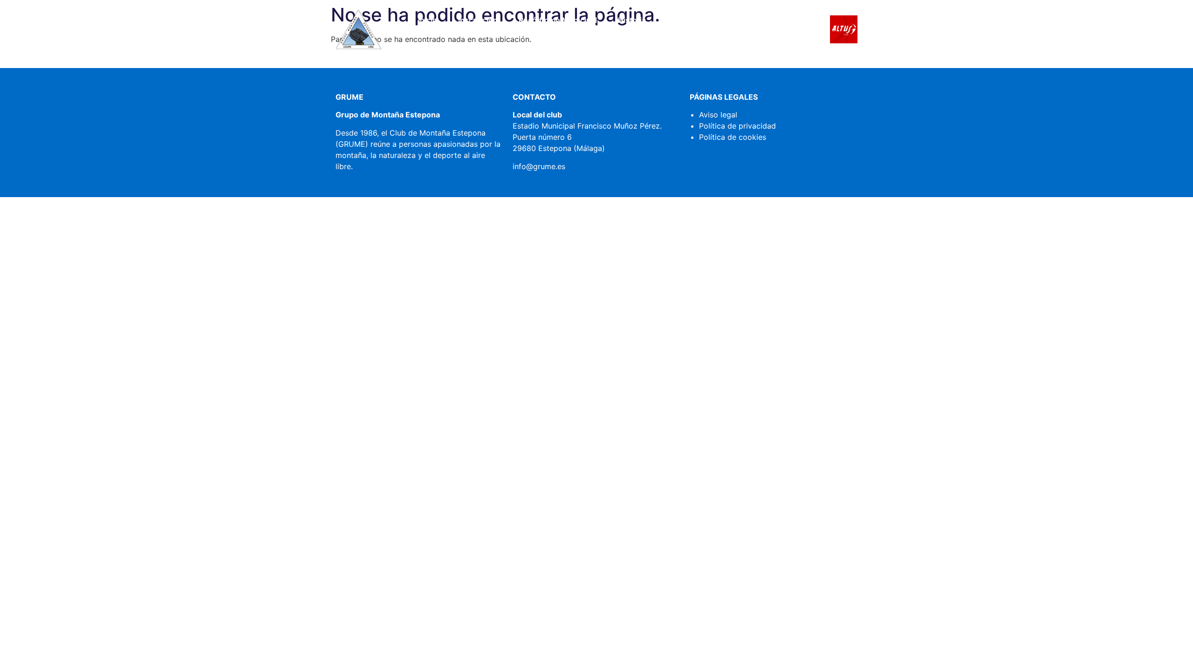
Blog (779, 20)
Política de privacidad (737, 125)
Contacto (606, 41)
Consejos (733, 20)
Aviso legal (718, 114)
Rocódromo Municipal (558, 20)
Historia (632, 20)
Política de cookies (732, 137)
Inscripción (478, 20)
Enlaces (681, 20)
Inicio (427, 20)
